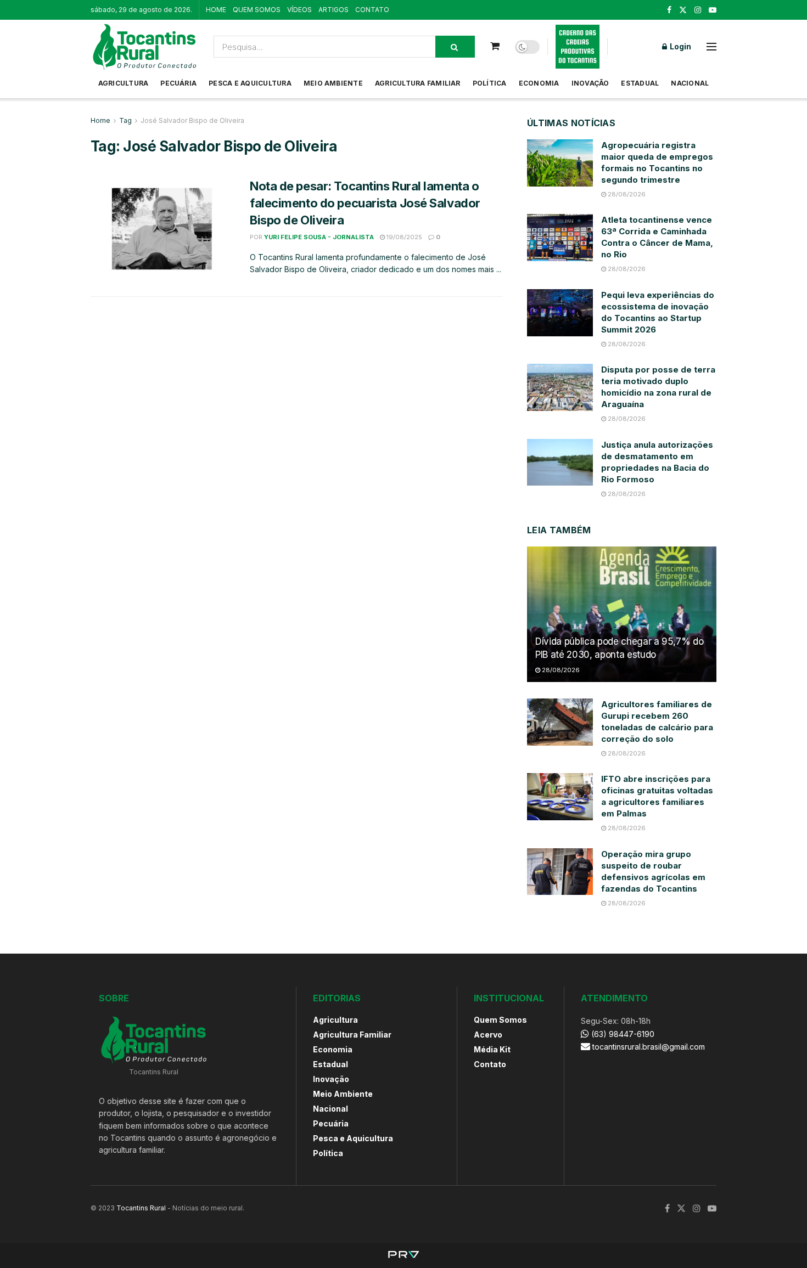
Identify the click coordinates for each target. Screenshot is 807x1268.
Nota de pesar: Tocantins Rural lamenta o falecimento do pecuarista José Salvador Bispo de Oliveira (365, 203)
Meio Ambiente (333, 83)
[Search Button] (455, 47)
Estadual (640, 83)
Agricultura (123, 83)
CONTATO (372, 9)
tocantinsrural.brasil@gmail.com (648, 1046)
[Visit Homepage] (144, 46)
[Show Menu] (711, 46)
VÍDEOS (299, 9)
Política (490, 83)
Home (100, 120)
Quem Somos (500, 1019)
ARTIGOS (333, 9)
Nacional (690, 83)
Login (679, 46)
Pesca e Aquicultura (250, 83)
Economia (539, 83)
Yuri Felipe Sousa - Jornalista (319, 237)
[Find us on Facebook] (669, 10)
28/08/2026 (626, 194)
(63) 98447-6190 (621, 1034)
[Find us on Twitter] (683, 10)
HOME (216, 9)
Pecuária (178, 83)
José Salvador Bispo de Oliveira (192, 120)
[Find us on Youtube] (712, 10)
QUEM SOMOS (257, 9)
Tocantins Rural (141, 1208)
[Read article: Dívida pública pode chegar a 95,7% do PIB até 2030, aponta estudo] (621, 614)
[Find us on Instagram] (697, 10)
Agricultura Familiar (418, 83)
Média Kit (492, 1049)
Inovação (590, 83)
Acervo (488, 1034)
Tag (125, 120)
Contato (490, 1064)
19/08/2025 (403, 237)
